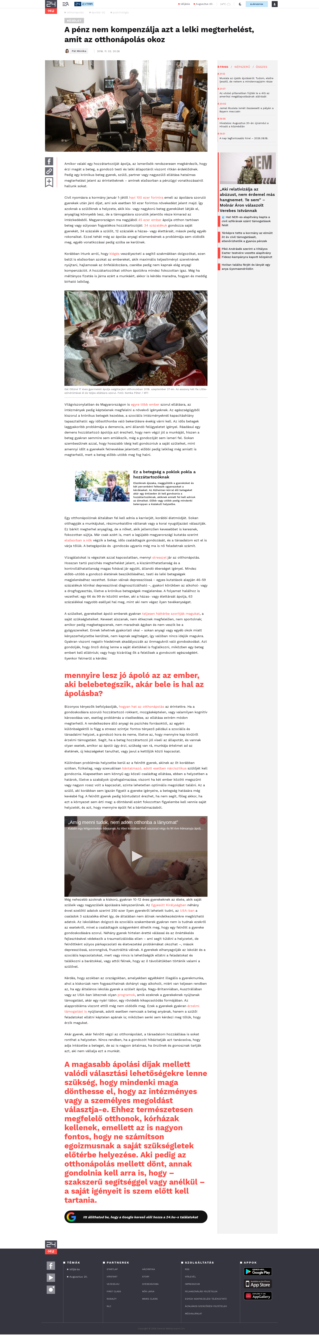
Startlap (112, 1269)
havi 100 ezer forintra (146, 197)
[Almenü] (66, 4)
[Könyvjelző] (49, 182)
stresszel (159, 557)
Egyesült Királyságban (168, 905)
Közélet (74, 20)
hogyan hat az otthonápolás (141, 706)
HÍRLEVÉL (190, 1276)
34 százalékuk (155, 225)
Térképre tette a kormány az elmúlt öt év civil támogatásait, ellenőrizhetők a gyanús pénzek (247, 237)
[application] (135, 856)
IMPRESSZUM (192, 1284)
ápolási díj (98, 12)
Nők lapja (148, 1291)
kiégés (114, 254)
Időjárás (185, 4)
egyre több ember (145, 404)
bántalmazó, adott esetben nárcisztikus (154, 768)
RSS (187, 1269)
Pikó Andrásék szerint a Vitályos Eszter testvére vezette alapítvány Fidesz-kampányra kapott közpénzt (247, 253)
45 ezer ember (149, 220)
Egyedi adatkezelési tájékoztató (206, 1299)
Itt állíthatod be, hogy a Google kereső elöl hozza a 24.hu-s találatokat (140, 1217)
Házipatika (148, 1269)
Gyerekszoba (150, 1284)
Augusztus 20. (204, 4)
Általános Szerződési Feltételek (206, 1306)
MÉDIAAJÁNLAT (193, 1313)
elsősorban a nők (78, 540)
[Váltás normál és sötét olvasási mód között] (240, 4)
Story (145, 1276)
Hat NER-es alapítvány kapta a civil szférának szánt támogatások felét (246, 221)
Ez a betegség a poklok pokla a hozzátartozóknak (164, 474)
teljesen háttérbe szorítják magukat (171, 614)
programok (126, 995)
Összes (261, 67)
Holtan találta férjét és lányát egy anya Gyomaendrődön (246, 267)
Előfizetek (256, 4)
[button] (136, 856)
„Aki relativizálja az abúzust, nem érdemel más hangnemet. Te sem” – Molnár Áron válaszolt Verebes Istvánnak (247, 200)
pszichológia (121, 12)
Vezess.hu (113, 1284)
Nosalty (111, 1299)
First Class (114, 1291)
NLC (109, 1306)
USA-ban (187, 910)
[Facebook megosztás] (49, 161)
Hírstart (112, 1276)
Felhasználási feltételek (201, 1291)
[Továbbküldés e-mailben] (49, 171)
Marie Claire (150, 1299)
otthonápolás (75, 12)
